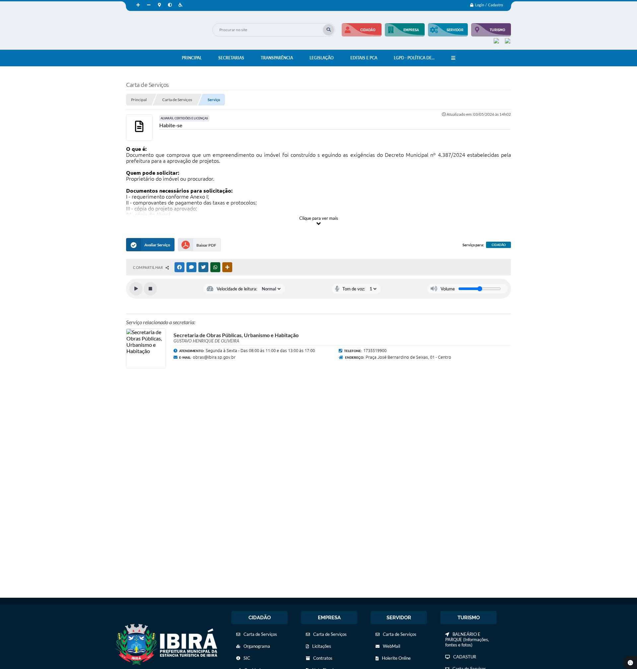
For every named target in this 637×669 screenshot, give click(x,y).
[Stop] (150, 288)
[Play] (136, 288)
